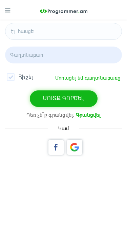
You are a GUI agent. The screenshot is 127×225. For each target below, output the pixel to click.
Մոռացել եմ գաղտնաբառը (87, 78)
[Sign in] (74, 147)
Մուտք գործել (63, 98)
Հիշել (26, 77)
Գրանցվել (88, 115)
